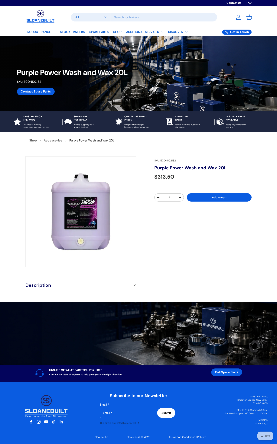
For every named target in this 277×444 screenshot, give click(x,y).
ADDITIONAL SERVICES (142, 32)
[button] (249, 17)
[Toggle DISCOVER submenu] (186, 32)
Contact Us (233, 3)
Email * (104, 404)
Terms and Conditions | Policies (187, 437)
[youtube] (46, 422)
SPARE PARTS (99, 32)
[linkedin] (61, 422)
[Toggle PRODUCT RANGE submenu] (54, 32)
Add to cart (219, 197)
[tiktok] (53, 422)
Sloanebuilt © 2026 (138, 437)
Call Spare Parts (226, 372)
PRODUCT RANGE (38, 32)
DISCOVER (175, 32)
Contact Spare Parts (36, 91)
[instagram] (38, 422)
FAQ (249, 3)
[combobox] (144, 17)
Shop (33, 140)
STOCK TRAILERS (72, 32)
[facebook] (31, 422)
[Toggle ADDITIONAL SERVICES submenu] (162, 32)
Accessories (53, 140)
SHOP (117, 32)
